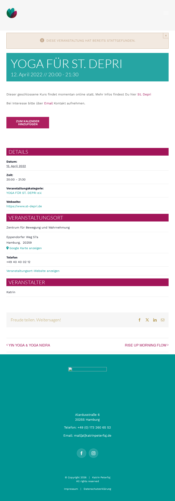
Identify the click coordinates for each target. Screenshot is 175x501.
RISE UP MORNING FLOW (145, 345)
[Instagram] (93, 453)
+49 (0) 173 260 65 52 (94, 427)
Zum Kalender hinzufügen (27, 123)
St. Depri (144, 94)
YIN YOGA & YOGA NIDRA (29, 345)
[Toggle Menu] (166, 12)
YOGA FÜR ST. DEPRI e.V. (24, 192)
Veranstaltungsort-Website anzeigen (33, 270)
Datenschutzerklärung (97, 488)
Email (48, 103)
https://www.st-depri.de (24, 206)
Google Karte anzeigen (25, 248)
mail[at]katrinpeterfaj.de (92, 435)
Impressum (71, 488)
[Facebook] (81, 453)
